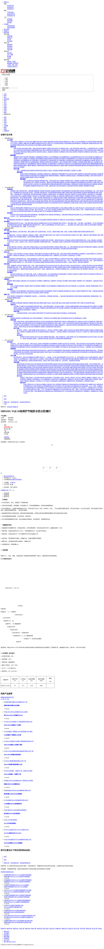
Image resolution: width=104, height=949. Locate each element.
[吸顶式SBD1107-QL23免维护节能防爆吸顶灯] (17, 900)
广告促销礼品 (71, 255)
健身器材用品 (11, 267)
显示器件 (96, 331)
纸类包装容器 (34, 350)
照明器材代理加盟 (52, 219)
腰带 (90, 235)
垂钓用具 (89, 265)
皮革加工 (21, 241)
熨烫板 (30, 262)
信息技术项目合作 (66, 389)
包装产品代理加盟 (66, 352)
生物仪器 (27, 321)
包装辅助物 (74, 350)
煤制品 (41, 303)
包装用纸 (60, 170)
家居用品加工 (34, 258)
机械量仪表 (37, 326)
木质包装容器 (92, 352)
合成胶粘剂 (62, 148)
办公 (5, 102)
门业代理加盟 (65, 367)
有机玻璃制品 (40, 158)
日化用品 (24, 260)
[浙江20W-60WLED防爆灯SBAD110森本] (16, 712)
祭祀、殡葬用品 (54, 255)
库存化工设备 (43, 199)
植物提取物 (10, 223)
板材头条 (39, 928)
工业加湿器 (89, 194)
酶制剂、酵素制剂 (60, 175)
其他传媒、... (56, 296)
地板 (95, 180)
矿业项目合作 (52, 387)
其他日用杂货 (59, 262)
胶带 (51, 350)
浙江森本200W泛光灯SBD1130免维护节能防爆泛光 (18, 917)
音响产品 (71, 318)
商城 (5, 129)
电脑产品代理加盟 (80, 369)
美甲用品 (30, 260)
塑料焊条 (39, 163)
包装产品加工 (49, 352)
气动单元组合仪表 (35, 325)
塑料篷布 (44, 163)
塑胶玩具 (98, 274)
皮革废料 (99, 240)
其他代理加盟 (45, 364)
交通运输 (21, 191)
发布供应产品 (11, 14)
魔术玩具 (43, 275)
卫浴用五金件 (30, 180)
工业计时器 (68, 323)
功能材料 (77, 180)
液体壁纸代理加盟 (48, 367)
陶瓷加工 (79, 143)
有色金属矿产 (27, 309)
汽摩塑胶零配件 (34, 162)
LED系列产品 (71, 330)
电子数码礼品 (52, 253)
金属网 (72, 306)
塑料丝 (98, 160)
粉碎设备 (38, 194)
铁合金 (81, 308)
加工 (5, 97)
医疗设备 (69, 174)
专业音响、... (35, 296)
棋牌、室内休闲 (33, 267)
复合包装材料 (26, 352)
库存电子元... (43, 330)
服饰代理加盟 (40, 236)
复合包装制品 (57, 352)
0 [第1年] (12, 482)
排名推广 (9, 22)
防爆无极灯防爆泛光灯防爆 (12, 705)
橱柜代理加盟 (28, 367)
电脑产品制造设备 (67, 192)
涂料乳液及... (83, 148)
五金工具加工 (76, 209)
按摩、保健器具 (11, 265)
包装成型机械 (52, 192)
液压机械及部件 (39, 202)
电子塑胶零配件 (34, 160)
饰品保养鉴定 (45, 255)
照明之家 (88, 928)
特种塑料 (65, 162)
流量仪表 (85, 323)
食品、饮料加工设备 (29, 201)
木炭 (55, 224)
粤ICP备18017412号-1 (10, 941)
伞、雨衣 (25, 262)
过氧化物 (60, 141)
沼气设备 (86, 303)
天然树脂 (49, 145)
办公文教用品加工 (23, 359)
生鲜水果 (36, 223)
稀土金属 (96, 308)
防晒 (75, 260)
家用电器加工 (78, 318)
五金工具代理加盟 (18, 211)
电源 (68, 336)
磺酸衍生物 (35, 143)
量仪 (101, 323)
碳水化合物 (34, 145)
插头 (42, 336)
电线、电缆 (55, 336)
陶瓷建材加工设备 (69, 202)
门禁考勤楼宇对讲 (43, 214)
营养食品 (74, 248)
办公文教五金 (42, 208)
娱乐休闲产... (38, 269)
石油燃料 (13, 303)
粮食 (32, 223)
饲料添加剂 (23, 151)
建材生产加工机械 (63, 199)
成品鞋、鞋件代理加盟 (28, 236)
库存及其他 (32, 280)
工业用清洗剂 (19, 150)
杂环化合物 (27, 145)
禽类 (29, 223)
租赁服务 (58, 384)
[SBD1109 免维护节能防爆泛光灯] (14, 905)
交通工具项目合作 (38, 386)
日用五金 (36, 211)
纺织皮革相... (85, 386)
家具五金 (21, 209)
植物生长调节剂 (31, 151)
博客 (11, 54)
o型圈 (76, 160)
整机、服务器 (86, 286)
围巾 (99, 235)
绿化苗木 (19, 224)
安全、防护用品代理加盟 (77, 372)
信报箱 (52, 184)
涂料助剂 (75, 151)
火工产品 (53, 143)
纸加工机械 (79, 201)
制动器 (76, 202)
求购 (5, 122)
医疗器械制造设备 (43, 175)
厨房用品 (99, 260)
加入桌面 (6, 29)
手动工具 (34, 208)
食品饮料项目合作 (31, 387)
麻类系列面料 (93, 241)
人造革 (9, 241)
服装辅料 (31, 240)
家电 (5, 112)
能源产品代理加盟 (71, 303)
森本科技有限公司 (9, 476)
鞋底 (64, 235)
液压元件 (60, 202)
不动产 (32, 182)
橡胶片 (25, 165)
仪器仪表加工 (57, 326)
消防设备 (51, 214)
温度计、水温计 (67, 262)
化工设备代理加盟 (81, 194)
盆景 (51, 223)
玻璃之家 (3, 928)
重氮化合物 (41, 145)
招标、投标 (34, 391)
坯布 (8, 243)
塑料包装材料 (67, 350)
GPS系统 (77, 291)
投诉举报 (9, 41)
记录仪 (85, 321)
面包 (45, 248)
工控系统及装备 (58, 338)
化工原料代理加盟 (91, 141)
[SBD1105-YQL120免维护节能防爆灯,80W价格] (17, 890)
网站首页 (6, 931)
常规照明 (67, 180)
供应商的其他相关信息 (7, 872)
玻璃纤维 (66, 141)
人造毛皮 (30, 241)
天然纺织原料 (67, 241)
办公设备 (79, 286)
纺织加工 (94, 240)
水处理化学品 (65, 150)
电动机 (25, 338)
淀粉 (18, 248)
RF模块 (18, 292)
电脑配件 (43, 286)
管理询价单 (10, 9)
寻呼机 (41, 292)
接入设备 (72, 291)
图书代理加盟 (76, 360)
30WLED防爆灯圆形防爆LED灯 (13, 764)
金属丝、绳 (63, 306)
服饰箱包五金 (28, 208)
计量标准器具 (71, 321)
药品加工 (74, 175)
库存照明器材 (11, 219)
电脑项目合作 (57, 389)
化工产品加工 (14, 143)
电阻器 (77, 330)
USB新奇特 (62, 258)
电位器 (34, 331)
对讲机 (37, 291)
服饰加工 (31, 235)
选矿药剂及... (94, 151)
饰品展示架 (32, 255)
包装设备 (47, 191)
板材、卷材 (43, 306)
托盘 (23, 353)
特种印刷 (42, 377)
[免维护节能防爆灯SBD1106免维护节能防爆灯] (17, 895)
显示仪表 (31, 326)
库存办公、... (43, 357)
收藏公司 (15, 406)
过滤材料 (76, 196)
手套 (15, 236)
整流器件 (59, 331)
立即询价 (6, 437)
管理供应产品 (11, 15)
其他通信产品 (84, 291)
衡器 (81, 323)
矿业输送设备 (96, 197)
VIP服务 (6, 24)
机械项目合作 (95, 391)
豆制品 (29, 248)
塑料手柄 (27, 162)
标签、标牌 (47, 350)
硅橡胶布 (97, 157)
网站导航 (6, 32)
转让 (54, 384)
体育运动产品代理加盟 (50, 365)
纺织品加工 (61, 240)
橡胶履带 (20, 165)
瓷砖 (86, 180)
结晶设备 (88, 199)
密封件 (15, 201)
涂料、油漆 (69, 148)
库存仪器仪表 (76, 323)
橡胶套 (30, 165)
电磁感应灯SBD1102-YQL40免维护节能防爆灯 (17, 881)
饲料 (59, 223)
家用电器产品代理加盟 (46, 369)
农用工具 (64, 209)
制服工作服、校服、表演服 (64, 231)
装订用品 (16, 357)
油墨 (95, 150)
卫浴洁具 (35, 184)
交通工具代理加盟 (64, 372)
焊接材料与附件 (69, 196)
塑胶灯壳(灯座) (69, 163)
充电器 (71, 336)
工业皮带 (34, 196)
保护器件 (86, 330)
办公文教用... (41, 359)
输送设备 (91, 201)
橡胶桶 (79, 165)
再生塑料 (26, 157)
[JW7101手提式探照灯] (10, 820)
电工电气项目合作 (68, 386)
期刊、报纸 (88, 359)
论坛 (8, 54)
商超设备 (67, 201)
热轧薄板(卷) (74, 308)
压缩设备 (89, 202)
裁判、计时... (95, 269)
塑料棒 (85, 162)
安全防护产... (84, 387)
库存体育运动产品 (43, 265)
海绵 (41, 141)
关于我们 (6, 933)
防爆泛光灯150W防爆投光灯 (12, 784)
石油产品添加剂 (88, 150)
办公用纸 (78, 170)
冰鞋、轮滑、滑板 (33, 265)
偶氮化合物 (71, 143)
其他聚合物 (85, 143)
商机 (5, 127)
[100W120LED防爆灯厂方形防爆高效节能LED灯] (18, 721)
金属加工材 (21, 308)
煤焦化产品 (62, 143)
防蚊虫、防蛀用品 (78, 262)
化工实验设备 (55, 197)
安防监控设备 (20, 214)
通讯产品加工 (24, 292)
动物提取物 (26, 224)
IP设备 (41, 296)
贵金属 (61, 308)
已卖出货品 (10, 12)
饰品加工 (31, 253)
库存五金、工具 (42, 209)
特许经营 (27, 364)
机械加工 (82, 196)
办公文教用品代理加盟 (43, 370)
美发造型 (99, 258)
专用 (5, 111)
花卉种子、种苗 (66, 223)
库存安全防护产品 (74, 347)
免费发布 (6, 130)
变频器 (82, 330)
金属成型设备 (71, 197)
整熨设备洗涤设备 (26, 204)
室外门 (43, 185)
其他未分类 (96, 143)
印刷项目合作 (65, 384)
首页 (5, 117)
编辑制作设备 (16, 297)
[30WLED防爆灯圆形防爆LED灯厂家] (15, 761)
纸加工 (50, 170)
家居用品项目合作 (59, 391)
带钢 (68, 306)
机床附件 (58, 191)
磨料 (59, 209)
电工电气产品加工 (92, 336)
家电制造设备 (47, 197)
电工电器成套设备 (82, 336)
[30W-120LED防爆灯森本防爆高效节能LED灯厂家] (18, 751)
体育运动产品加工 (65, 265)
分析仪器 (44, 323)
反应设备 (67, 194)
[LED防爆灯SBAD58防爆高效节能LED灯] (16, 800)
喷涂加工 (22, 377)
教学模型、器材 (97, 357)
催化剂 (57, 148)
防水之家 (94, 928)
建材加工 (64, 185)
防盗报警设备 (33, 214)
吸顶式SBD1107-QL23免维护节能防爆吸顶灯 (16, 902)
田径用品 (81, 267)
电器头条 (15, 928)
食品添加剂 (25, 148)
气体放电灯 (26, 219)
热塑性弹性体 (49, 162)
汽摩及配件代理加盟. (53, 372)
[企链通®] (8, 73)
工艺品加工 (25, 253)
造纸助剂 (50, 151)
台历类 (47, 359)
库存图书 (60, 343)
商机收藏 (9, 20)
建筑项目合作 (77, 386)
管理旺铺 (9, 19)
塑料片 (70, 162)
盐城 (5, 104)
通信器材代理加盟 (69, 369)
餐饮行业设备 (80, 191)
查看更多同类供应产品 (7, 697)
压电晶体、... (53, 331)
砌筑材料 (37, 180)
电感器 (33, 330)
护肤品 (68, 258)
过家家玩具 (32, 275)
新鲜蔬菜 (55, 223)
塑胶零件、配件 (57, 162)
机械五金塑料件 (48, 158)
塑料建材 (42, 180)
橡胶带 (89, 163)
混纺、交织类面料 (53, 241)
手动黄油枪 (48, 211)
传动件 (100, 192)
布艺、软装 (26, 258)
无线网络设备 (94, 286)
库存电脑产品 (97, 345)
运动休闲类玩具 (54, 274)
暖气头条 (46, 928)
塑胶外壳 (64, 158)
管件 (24, 180)
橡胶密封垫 (57, 165)
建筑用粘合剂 (88, 184)
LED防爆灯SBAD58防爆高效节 (13, 803)
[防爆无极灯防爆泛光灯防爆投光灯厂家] (15, 702)
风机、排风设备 (15, 194)
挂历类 (35, 359)
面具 (16, 275)
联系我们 (6, 935)
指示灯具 (37, 219)
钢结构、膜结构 (46, 182)
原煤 (82, 303)
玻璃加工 (21, 143)
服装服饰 (9, 63)
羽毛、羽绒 (10, 226)
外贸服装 (75, 231)
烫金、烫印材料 (98, 350)
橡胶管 (101, 163)
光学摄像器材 (27, 296)
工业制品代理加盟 (26, 196)
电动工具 (81, 208)
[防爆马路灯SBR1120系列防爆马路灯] (15, 910)
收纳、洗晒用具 (74, 258)
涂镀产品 (23, 306)
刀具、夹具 (96, 191)
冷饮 (21, 248)
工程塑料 (21, 167)
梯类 (68, 185)
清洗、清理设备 (34, 199)
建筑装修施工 (67, 184)
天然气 (79, 303)
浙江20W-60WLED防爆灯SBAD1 (13, 715)
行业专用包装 (17, 350)
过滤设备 (53, 196)
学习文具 (69, 357)
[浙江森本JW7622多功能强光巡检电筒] (15, 810)
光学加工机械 (54, 360)
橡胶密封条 (85, 165)
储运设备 (25, 192)
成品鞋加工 (25, 235)
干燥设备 (72, 194)
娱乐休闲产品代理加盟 (63, 365)
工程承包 (30, 184)
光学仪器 (24, 323)
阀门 (46, 192)
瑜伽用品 (31, 269)
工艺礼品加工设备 (15, 196)
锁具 (94, 208)
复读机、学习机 (52, 357)
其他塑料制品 (70, 160)
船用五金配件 (55, 208)
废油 (60, 303)
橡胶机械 (73, 201)
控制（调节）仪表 (60, 323)
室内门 (72, 180)
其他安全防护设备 (25, 216)
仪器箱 (56, 325)
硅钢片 (37, 308)
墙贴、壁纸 (49, 180)
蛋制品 (38, 248)
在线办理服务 (11, 27)
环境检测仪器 (57, 321)
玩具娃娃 (40, 274)
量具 (15, 321)
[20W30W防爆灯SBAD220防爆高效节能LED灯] (17, 839)
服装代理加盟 (82, 231)
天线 (28, 291)
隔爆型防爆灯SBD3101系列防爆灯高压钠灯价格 (17, 922)
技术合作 (82, 389)
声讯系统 (46, 292)
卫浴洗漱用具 (11, 258)
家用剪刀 (19, 262)
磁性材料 (36, 306)
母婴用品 (56, 258)
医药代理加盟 (97, 175)
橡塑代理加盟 (45, 165)
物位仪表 (25, 326)
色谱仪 (21, 326)
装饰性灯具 (55, 180)
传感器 (61, 330)
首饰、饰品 (60, 253)
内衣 (36, 231)
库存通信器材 (22, 291)
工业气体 (77, 141)
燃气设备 (92, 303)
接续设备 (61, 291)
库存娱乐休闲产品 (54, 265)
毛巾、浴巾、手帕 (69, 260)
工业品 (14, 61)
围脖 (47, 235)
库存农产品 (17, 223)
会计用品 (62, 359)
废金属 (87, 306)
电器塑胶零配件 (97, 158)
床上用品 (51, 260)
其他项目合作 (92, 387)
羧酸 (18, 145)
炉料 (57, 308)
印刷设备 (85, 201)
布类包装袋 (33, 352)
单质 (28, 143)
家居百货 (15, 63)
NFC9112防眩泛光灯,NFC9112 (12, 833)
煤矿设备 (36, 303)
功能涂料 (37, 182)
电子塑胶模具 (31, 158)
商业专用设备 (44, 201)
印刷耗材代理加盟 (56, 370)
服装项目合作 (49, 391)
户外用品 (83, 265)
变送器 (43, 321)
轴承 (56, 202)
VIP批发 (9, 66)
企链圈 (6, 125)
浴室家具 (81, 184)
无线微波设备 (94, 296)
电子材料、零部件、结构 (24, 330)
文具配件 (57, 359)
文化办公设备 (88, 357)
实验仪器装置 (81, 325)
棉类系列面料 (79, 240)
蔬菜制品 (75, 247)
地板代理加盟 (73, 367)
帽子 (87, 235)
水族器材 (41, 267)
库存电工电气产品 (35, 336)
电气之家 (76, 928)
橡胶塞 (39, 165)
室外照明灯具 (19, 219)
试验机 (43, 326)
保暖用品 (86, 262)
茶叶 (15, 247)
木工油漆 (41, 184)
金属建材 (27, 185)
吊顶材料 (82, 180)
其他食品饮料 (88, 247)
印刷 (17, 191)
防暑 (39, 258)
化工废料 (71, 141)
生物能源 (30, 303)
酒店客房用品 (48, 267)
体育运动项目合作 (31, 389)
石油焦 (64, 303)
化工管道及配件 (97, 194)
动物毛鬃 (11, 224)
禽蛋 (85, 224)
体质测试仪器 (13, 270)
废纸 (27, 170)
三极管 (92, 331)
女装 (19, 231)
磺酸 (25, 143)
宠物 (89, 269)
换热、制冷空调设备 (22, 197)
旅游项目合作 (79, 391)
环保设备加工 (64, 313)
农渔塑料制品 (53, 160)
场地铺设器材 (75, 267)
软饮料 (9, 247)
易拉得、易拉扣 (42, 360)
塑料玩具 (90, 162)
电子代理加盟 (40, 331)
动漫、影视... (33, 274)
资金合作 (27, 391)
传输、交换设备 (93, 291)
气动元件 (83, 199)
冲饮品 (11, 248)
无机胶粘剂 (87, 151)
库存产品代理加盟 (97, 347)
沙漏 (56, 275)
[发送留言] (19, 479)
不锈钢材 (42, 308)
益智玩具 (75, 274)
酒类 (12, 247)
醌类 (39, 143)
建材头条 (9, 928)
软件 (69, 286)
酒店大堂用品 (67, 267)
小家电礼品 (16, 255)
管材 (90, 306)
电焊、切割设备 (28, 191)
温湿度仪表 (51, 323)
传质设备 (73, 191)
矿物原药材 (100, 174)
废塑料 (80, 160)
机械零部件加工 (57, 211)
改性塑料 (87, 158)
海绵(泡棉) (100, 141)
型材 (88, 308)
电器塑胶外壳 (57, 158)
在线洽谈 (9, 48)
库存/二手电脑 (14, 286)
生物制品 (68, 175)
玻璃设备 (36, 191)
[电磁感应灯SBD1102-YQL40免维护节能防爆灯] (18, 880)
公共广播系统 (11, 296)
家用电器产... (40, 318)
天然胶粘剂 (62, 151)
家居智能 (87, 214)
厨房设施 (53, 182)
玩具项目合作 (49, 389)
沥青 (57, 303)
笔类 (58, 357)
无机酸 (91, 143)
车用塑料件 (17, 160)
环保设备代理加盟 (22, 313)
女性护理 (50, 258)
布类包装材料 (84, 352)
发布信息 (9, 406)
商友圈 (9, 56)
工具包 (77, 208)
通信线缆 (66, 291)
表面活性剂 (39, 148)
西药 (92, 175)
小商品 (9, 65)
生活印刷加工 (49, 377)
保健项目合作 (92, 384)
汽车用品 (59, 280)
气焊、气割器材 (85, 209)
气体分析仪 (17, 325)
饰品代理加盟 (67, 253)
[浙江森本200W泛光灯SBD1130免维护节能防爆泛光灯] (20, 915)
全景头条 (82, 928)
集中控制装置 (38, 323)
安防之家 (52, 928)
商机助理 (9, 44)
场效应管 (92, 330)
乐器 (27, 267)
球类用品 (24, 265)
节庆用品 (19, 253)
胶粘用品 (76, 359)
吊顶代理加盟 (57, 367)
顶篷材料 (91, 180)
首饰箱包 (22, 255)
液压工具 (42, 211)
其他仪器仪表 (50, 325)
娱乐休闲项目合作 (90, 389)
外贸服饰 (19, 236)
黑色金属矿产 (50, 306)
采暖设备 (62, 182)
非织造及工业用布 (70, 240)
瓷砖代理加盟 (81, 367)
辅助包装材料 (41, 352)
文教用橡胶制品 (31, 163)
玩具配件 (81, 274)
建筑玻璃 (46, 184)
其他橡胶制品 (86, 160)
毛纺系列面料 (75, 241)
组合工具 (13, 208)
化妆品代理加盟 (84, 258)
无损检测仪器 (49, 326)
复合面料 (81, 241)
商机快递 (9, 46)
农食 (13, 65)
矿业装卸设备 (80, 197)
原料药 (26, 174)
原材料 (9, 61)
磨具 (100, 208)
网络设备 (73, 286)
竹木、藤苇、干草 (25, 226)
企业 (5, 124)
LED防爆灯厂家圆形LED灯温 (12, 735)
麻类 (15, 224)
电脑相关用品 (61, 286)
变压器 (38, 330)
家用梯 (42, 262)
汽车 (27, 280)
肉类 (28, 247)
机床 (21, 192)
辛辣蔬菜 (99, 224)
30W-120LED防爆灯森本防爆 (12, 754)
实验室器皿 (50, 141)
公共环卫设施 (31, 313)
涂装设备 (24, 202)
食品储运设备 (65, 248)
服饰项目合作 (41, 391)
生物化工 (44, 151)
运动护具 (19, 265)
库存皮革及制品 (24, 240)
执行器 (87, 325)
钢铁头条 (27, 928)
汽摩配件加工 (47, 280)
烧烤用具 (100, 265)
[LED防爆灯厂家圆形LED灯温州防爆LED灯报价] (18, 731)
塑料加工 (46, 157)
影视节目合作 (68, 387)
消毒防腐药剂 (62, 174)
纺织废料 (99, 241)
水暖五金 (66, 208)
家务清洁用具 (93, 258)
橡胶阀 (52, 165)
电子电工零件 (84, 157)
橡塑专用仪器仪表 (35, 321)
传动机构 (84, 192)
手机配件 (27, 286)
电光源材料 (43, 219)
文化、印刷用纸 (21, 170)
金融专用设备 (88, 197)
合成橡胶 (24, 158)
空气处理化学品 (48, 313)
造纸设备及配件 (16, 202)
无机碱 (44, 141)
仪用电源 (43, 325)
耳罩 (61, 235)
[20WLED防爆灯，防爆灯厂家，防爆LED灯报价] (18, 770)
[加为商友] (13, 479)
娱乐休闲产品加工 (76, 265)
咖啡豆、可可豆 (92, 223)
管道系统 (89, 182)
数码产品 (32, 286)
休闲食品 (32, 247)
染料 (43, 150)
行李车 (11, 269)
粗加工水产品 (39, 247)
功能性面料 (36, 241)
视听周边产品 (48, 318)
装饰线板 (94, 184)
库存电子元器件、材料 (26, 343)
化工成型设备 (41, 196)
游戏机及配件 (63, 274)
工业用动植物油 (49, 224)
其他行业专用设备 (52, 199)
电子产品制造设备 (25, 194)
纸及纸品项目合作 (75, 384)
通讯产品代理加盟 (34, 292)
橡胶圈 (93, 163)
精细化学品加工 (79, 150)
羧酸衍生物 (36, 141)
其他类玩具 (92, 274)
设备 (5, 109)
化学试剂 (19, 148)
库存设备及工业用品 (74, 199)
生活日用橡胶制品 (64, 157)
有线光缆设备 (78, 296)
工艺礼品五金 (88, 208)
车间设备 (33, 194)
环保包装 (40, 350)
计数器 (97, 321)
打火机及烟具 (36, 262)
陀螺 (27, 275)
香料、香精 (32, 148)
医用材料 (80, 174)
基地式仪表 (30, 323)
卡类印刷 (36, 377)
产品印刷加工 (57, 377)
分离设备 (44, 194)
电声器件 (46, 331)
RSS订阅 (6, 940)
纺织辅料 (37, 240)
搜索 (4, 89)
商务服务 (13, 191)
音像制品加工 (24, 360)
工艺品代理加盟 (89, 253)
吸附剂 (44, 148)
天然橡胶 (80, 162)
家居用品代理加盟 (50, 262)
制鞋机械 (96, 201)
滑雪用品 (93, 267)
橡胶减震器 (91, 165)
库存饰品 (45, 253)
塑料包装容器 (26, 350)
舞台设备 (63, 296)
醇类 (16, 141)
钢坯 (54, 308)
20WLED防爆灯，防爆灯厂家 (12, 774)
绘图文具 (51, 359)
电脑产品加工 (89, 379)
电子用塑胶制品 (53, 157)
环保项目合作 (76, 387)
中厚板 (85, 308)
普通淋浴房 (75, 184)
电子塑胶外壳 (80, 158)
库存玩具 (13, 274)
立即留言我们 (11, 26)
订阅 (5, 403)
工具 (5, 94)
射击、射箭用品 (56, 269)
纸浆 (41, 170)
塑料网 (22, 162)
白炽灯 (32, 219)
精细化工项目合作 (47, 384)
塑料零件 (75, 162)
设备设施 (23, 280)
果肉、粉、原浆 (68, 247)
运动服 (40, 231)
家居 (5, 100)
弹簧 (97, 192)
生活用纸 (55, 170)
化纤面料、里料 (53, 240)
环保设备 (42, 191)
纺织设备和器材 (66, 191)
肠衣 (72, 223)
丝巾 (54, 235)
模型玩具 (86, 274)
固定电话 (32, 291)
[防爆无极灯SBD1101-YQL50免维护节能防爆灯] (18, 875)
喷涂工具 (69, 209)
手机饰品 (9, 253)
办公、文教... (93, 386)
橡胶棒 (97, 163)
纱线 (47, 240)
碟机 (59, 318)
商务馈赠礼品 (75, 253)
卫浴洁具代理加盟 (91, 367)
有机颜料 (71, 150)
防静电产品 (23, 336)
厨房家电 (55, 318)
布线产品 (55, 291)
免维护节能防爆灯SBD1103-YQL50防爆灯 (16, 886)
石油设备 (20, 201)
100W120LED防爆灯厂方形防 (12, 725)
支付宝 (9, 39)
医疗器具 (74, 174)
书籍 (48, 360)
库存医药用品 (33, 175)
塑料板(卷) (91, 157)
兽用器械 (79, 175)
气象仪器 (91, 323)
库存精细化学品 (27, 345)
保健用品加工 (47, 174)
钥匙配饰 (82, 253)
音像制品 (82, 359)
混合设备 (40, 197)
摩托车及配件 (16, 280)
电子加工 (50, 330)
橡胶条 (63, 165)
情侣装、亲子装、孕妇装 (49, 231)
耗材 (66, 286)
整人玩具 (38, 275)
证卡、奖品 (61, 360)
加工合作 (82, 214)
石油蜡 (98, 150)
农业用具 (70, 224)
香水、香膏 (18, 260)
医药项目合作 (84, 384)
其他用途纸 (67, 170)
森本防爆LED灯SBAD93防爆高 (13, 793)
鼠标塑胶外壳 (23, 163)
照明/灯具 (6, 402)
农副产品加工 (80, 224)
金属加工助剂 (51, 148)
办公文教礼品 (98, 253)
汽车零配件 (39, 280)
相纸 (72, 359)
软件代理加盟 (89, 369)
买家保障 (9, 36)
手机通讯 (21, 286)
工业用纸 (73, 170)
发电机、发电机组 (37, 338)
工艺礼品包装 (63, 255)
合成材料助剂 (91, 148)
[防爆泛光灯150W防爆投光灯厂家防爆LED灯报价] (18, 780)
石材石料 (58, 185)
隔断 (58, 182)
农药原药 (39, 151)
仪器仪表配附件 (25, 325)
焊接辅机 (87, 196)
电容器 (23, 331)
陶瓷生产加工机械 (50, 202)
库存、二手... (16, 216)
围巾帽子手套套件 (71, 235)
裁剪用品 (68, 359)
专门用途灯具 (61, 219)
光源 (101, 182)
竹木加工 (32, 226)
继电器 (65, 331)
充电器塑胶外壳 (43, 160)
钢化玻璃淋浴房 (81, 182)
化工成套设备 (60, 196)
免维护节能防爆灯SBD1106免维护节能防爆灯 (17, 897)
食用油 (25, 248)
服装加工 (15, 231)
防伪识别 (93, 214)
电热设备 (45, 338)
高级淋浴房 (74, 182)
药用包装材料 (87, 174)
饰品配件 (9, 255)
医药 (5, 95)
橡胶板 (84, 163)
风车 (24, 275)
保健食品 (95, 247)
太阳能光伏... (62, 336)
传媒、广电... (41, 389)
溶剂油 (54, 303)
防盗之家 (33, 928)
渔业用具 (16, 226)
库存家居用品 (19, 258)
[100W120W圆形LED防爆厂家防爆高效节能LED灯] (19, 741)
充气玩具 (26, 274)
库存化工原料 (47, 143)
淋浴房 (25, 184)
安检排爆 (64, 214)
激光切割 (6, 99)
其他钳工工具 (94, 209)
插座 (50, 336)
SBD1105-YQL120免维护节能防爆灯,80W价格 (17, 892)
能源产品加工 (47, 303)
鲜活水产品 (46, 223)
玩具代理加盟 (51, 275)
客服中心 (6, 31)
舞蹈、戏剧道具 (46, 269)
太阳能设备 (19, 303)
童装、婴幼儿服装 (29, 231)
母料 (91, 158)
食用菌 (41, 223)
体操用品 (85, 269)
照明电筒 (9, 262)
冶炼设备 (13, 204)
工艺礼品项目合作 (69, 391)
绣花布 (87, 241)
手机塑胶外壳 (61, 163)
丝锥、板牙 (34, 209)
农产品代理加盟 (92, 224)
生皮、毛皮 (24, 223)
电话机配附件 (49, 291)
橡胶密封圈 (74, 165)
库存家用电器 (65, 318)
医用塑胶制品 (32, 174)
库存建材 (61, 180)
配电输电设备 (68, 338)
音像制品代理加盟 (97, 359)
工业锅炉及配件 (51, 194)
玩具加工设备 (82, 202)
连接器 (97, 330)
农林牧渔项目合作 (42, 387)
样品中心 (15, 66)
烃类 (31, 141)
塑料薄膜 (31, 157)
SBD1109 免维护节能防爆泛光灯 (13, 907)
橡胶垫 (16, 165)
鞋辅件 (58, 235)
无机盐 (12, 141)
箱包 (44, 235)
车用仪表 (64, 321)
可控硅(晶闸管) (71, 331)
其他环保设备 (72, 313)
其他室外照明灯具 (25, 402)
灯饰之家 (70, 928)
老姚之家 (64, 928)
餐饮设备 (87, 267)
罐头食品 (81, 247)
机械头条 (58, 928)
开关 (75, 336)
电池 (28, 336)
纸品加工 (45, 170)
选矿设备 (51, 201)
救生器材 (76, 214)
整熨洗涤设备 (31, 202)
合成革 (61, 241)
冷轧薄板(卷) (67, 308)
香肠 (70, 248)
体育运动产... (16, 269)
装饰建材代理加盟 (36, 185)
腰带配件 (95, 235)
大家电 (84, 318)
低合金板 (57, 306)
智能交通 (26, 214)
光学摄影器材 (19, 296)
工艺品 (15, 253)
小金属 (92, 308)
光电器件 (55, 330)
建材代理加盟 (74, 185)
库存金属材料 (30, 306)
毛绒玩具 (69, 274)
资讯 (5, 120)
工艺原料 (78, 255)
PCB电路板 (28, 331)
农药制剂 (55, 151)
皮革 (26, 241)
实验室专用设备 (33, 360)
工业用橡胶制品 (39, 157)
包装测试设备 (49, 321)
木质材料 (67, 182)
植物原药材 (55, 174)
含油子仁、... (64, 224)
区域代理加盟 (21, 364)
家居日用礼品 (39, 253)
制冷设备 (18, 204)
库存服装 (9, 231)
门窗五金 (48, 208)
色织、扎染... (87, 240)
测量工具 (71, 208)
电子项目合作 (58, 386)
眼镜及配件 (63, 357)
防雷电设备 (70, 214)
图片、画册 (68, 360)
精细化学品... (57, 150)
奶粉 (51, 248)
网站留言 (6, 938)
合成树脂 (20, 141)
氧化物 (22, 145)
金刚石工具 (27, 209)
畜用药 (22, 174)
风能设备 (25, 303)
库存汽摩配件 (56, 347)
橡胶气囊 (67, 165)
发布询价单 (10, 7)
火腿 (99, 247)
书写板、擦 (17, 360)
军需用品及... (57, 214)
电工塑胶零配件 (61, 160)
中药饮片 (36, 177)
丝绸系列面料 (44, 241)
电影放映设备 (70, 296)
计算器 (30, 359)
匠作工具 (16, 209)
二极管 (65, 330)
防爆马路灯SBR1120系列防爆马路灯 (14, 912)
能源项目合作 (29, 386)
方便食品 (56, 247)
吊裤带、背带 (38, 235)
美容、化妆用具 (43, 260)
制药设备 (94, 174)
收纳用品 (81, 357)
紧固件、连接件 (32, 197)
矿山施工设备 (20, 199)
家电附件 (18, 318)
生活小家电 (33, 318)
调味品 (61, 247)
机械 (5, 107)
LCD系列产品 (85, 331)
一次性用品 (57, 260)
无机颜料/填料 (19, 153)
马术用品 (54, 267)
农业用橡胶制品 (25, 160)
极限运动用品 (25, 269)
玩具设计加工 (20, 274)
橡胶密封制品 (78, 163)
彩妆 (62, 260)
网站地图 (6, 936)
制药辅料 (42, 177)
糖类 (48, 248)
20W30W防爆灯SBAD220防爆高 (13, 843)
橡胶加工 (34, 165)
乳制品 (15, 248)
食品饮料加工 (57, 248)
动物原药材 (51, 175)
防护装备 (13, 214)
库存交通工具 (64, 347)
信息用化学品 (49, 150)
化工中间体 (26, 141)
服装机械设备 (91, 192)
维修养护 (9, 280)
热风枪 (26, 211)
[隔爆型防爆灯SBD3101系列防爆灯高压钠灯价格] (18, 920)
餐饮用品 (80, 260)
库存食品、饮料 (21, 247)
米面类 (33, 248)
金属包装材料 (76, 352)
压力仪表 (96, 323)
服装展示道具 (90, 231)
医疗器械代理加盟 (28, 177)
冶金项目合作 (60, 387)
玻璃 (56, 141)
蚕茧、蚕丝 (84, 223)
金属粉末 (95, 306)
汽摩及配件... (89, 280)
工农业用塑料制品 (75, 157)
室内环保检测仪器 (94, 325)
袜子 (78, 235)
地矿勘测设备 (88, 191)
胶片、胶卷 (22, 357)
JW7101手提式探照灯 (10, 823)
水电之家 (21, 928)
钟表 (84, 260)
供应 (5, 119)
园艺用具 (35, 224)
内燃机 (65, 197)
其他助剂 (80, 151)
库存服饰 (9, 235)
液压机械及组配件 (59, 201)
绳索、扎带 (18, 353)
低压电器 (29, 338)
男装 (22, 231)
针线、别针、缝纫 (91, 260)
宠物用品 (63, 269)
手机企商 (9, 49)
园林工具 (30, 211)
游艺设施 (95, 265)
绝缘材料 (46, 336)
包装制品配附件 (57, 350)
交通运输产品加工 (89, 381)
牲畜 (58, 224)
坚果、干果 (77, 223)
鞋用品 (15, 262)
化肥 (15, 148)
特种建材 (81, 185)
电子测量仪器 (91, 321)
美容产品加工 (29, 377)
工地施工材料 (96, 182)
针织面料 (42, 240)
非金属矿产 (17, 306)
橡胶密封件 (98, 165)
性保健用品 (40, 174)
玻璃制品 (82, 141)
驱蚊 (34, 260)
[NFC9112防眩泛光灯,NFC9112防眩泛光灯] (16, 829)
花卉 (74, 224)
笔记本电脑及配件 (51, 286)
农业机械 (53, 191)
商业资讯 (9, 53)
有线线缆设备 (86, 296)
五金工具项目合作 (28, 384)
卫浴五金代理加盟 (37, 367)
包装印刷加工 (36, 379)
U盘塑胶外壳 (97, 162)
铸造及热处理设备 (97, 202)
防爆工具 (55, 209)
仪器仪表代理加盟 (71, 325)
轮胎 (20, 158)
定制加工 (99, 180)
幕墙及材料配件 (58, 184)
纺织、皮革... (15, 241)
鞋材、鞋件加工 (17, 235)
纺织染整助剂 (27, 150)
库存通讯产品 (14, 291)
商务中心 (6, 2)
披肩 (49, 235)
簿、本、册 (75, 357)
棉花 (31, 224)
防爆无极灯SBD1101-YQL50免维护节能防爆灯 (17, 876)
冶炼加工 (34, 309)
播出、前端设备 (47, 296)
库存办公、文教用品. (85, 347)
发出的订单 (10, 5)
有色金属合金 (19, 309)
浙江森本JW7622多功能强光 (12, 813)
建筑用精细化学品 (37, 150)
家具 (37, 260)
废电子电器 (56, 313)
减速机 (61, 197)
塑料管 (21, 157)
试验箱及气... (62, 325)
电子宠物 (20, 275)
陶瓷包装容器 (81, 350)
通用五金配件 (20, 208)
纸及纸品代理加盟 (34, 170)
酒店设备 (26, 199)
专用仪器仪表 (20, 321)
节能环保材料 (40, 313)
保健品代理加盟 (24, 175)
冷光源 (68, 219)
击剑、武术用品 (71, 269)
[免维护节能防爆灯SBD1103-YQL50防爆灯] (16, 885)
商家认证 (9, 37)
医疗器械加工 (86, 175)
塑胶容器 (42, 162)
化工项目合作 (38, 384)
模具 (93, 199)
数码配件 (38, 286)
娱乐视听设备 (25, 318)
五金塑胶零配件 (52, 163)
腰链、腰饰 (83, 235)
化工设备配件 (60, 194)
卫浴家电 (13, 318)
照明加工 (72, 219)
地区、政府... (75, 389)
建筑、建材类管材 (51, 185)
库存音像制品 (53, 343)
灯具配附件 (78, 219)
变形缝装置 (26, 182)
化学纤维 (9, 240)
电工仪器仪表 (79, 321)
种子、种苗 (41, 224)
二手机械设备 (16, 192)
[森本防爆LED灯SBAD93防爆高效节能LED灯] (17, 790)
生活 (5, 105)
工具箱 (61, 208)
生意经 (9, 58)
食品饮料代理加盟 (48, 247)
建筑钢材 (76, 306)
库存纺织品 (16, 240)
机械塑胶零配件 (71, 158)
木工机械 (97, 199)
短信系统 (42, 291)
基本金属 (82, 306)
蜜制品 (42, 248)
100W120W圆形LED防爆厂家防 (13, 744)
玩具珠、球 (46, 274)
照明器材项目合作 (49, 386)
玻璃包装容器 (90, 350)
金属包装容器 (17, 352)
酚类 (58, 143)
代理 (16, 65)
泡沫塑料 (93, 160)
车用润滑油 (76, 148)
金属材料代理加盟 (30, 308)
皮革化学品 (69, 151)
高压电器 (51, 338)
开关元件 (78, 331)
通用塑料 (16, 157)
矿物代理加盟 (49, 308)
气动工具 (50, 209)
